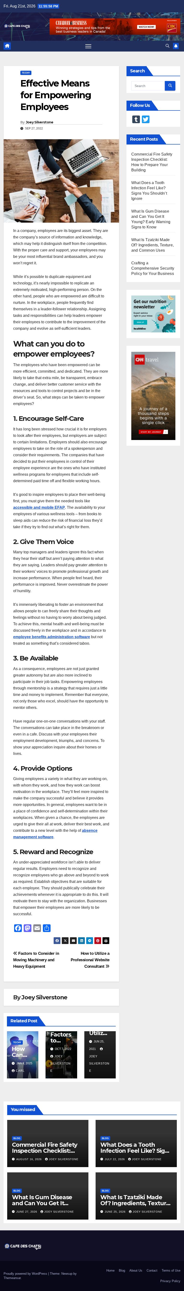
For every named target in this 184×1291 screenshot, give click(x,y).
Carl (20, 1070)
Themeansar (12, 1278)
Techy (26, 72)
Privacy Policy (170, 1281)
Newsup (66, 1273)
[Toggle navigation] (88, 46)
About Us (135, 1270)
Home (110, 1270)
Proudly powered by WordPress (26, 1273)
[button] (167, 46)
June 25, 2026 (115, 1211)
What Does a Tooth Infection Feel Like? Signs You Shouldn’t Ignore (136, 1150)
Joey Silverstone (39, 122)
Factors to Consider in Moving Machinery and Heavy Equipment (36, 960)
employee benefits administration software (51, 637)
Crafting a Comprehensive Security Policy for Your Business (152, 268)
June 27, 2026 (27, 1211)
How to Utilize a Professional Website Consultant (90, 960)
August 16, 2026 (29, 1159)
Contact (152, 1270)
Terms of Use (171, 1270)
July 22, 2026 (115, 1159)
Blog (16, 1138)
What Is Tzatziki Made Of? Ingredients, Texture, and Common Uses (152, 245)
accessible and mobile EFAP (39, 507)
